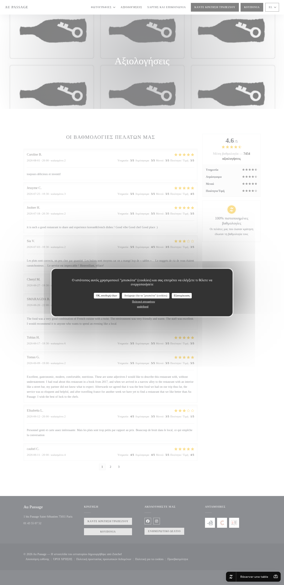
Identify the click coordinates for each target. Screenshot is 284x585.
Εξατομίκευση (182, 295)
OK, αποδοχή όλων (106, 295)
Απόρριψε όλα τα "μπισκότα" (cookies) (145, 295)
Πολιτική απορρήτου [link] (143, 301)
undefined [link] (142, 306)
